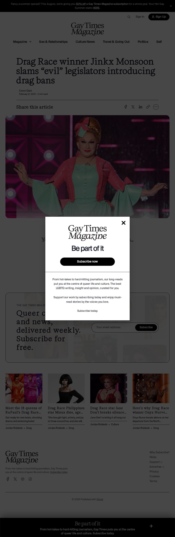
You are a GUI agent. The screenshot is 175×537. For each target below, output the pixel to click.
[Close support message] (123, 222)
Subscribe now (87, 261)
